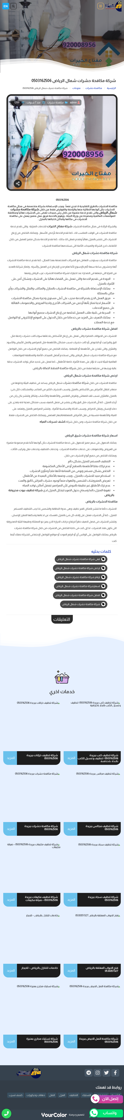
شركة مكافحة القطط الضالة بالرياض (54, 368)
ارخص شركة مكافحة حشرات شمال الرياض (77, 568)
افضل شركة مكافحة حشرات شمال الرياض (77, 595)
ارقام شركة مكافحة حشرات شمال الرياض (78, 577)
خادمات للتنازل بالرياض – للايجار (39, 967)
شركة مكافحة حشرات (76, 382)
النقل (52, 1095)
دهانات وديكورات (36, 1095)
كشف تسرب (15, 1095)
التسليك (86, 1095)
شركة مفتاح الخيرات (59, 226)
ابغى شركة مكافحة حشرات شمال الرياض (78, 559)
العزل (62, 1095)
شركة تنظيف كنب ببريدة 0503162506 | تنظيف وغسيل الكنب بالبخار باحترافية (98, 758)
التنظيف (73, 1095)
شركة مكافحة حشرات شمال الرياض (81, 604)
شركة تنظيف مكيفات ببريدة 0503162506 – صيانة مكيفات (41, 898)
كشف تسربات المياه (53, 421)
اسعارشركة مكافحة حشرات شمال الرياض (78, 586)
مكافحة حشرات (55, 102)
